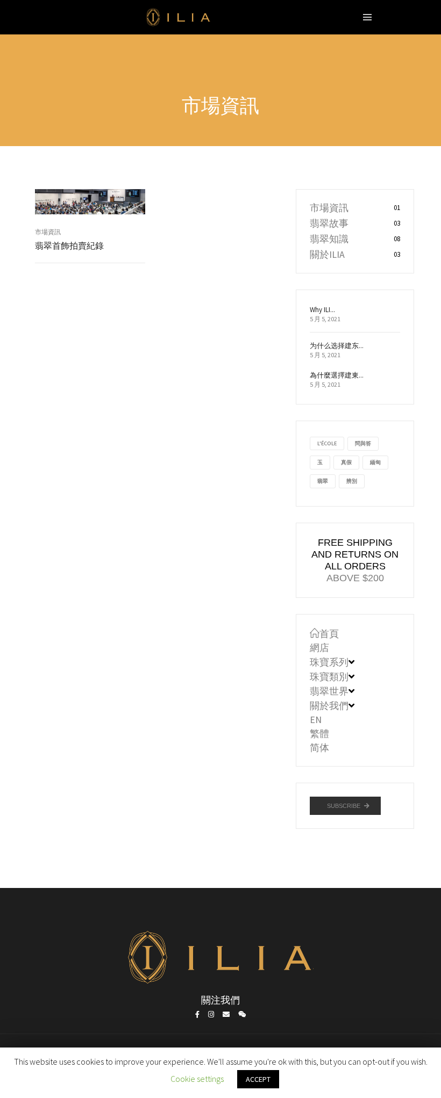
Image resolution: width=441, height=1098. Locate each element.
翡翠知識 (329, 239)
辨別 (351, 481)
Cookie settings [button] (197, 1078)
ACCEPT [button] (258, 1079)
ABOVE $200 (355, 578)
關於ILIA (327, 254)
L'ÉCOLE (327, 443)
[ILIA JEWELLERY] (178, 20)
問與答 (363, 443)
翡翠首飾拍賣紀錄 (69, 245)
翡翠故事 (329, 223)
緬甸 (375, 462)
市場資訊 (48, 232)
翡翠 (322, 481)
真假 (346, 462)
